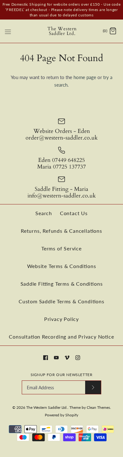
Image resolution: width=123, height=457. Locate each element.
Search (43, 213)
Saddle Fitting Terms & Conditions (61, 284)
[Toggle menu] (8, 31)
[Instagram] (77, 357)
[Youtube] (56, 357)
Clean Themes (98, 407)
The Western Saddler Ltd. (46, 407)
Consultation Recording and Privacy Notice (61, 337)
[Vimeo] (67, 357)
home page (84, 77)
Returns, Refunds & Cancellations (61, 231)
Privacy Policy (61, 319)
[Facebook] (45, 357)
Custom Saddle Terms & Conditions (61, 301)
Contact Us (74, 213)
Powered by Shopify (61, 415)
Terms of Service (61, 248)
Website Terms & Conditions (61, 266)
